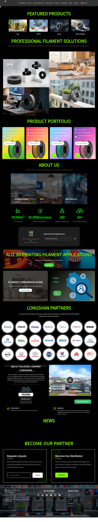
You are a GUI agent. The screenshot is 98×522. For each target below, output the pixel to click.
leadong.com (72, 512)
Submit (38, 475)
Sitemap (60, 512)
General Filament (34, 143)
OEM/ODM (64, 3)
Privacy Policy (78, 512)
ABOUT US (57, 3)
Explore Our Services (82, 401)
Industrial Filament (82, 143)
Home (69, 494)
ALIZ (69, 501)
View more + (17, 202)
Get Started (61, 475)
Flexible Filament (58, 143)
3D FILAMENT (22, 3)
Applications (71, 497)
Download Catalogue (25, 290)
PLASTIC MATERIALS (38, 3)
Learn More (49, 265)
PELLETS (29, 3)
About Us (70, 499)
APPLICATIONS (49, 3)
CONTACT (75, 3)
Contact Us (70, 506)
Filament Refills (9, 143)
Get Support (57, 293)
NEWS (70, 3)
